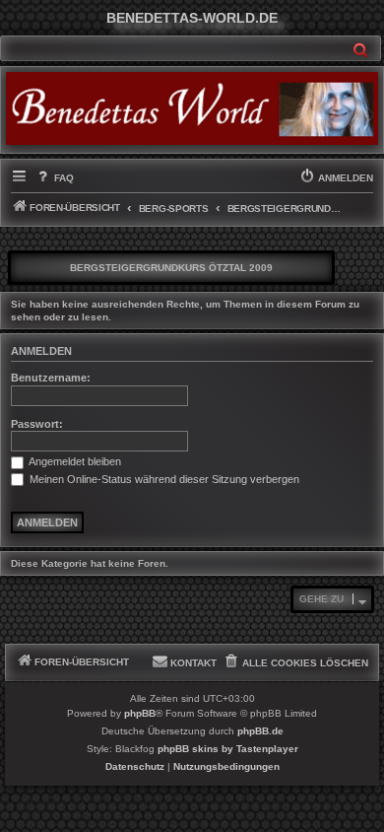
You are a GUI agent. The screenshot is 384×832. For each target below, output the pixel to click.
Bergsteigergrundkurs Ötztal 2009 (171, 267)
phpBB (140, 713)
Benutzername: (51, 377)
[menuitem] (53, 178)
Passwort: (37, 424)
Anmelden (41, 351)
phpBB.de (260, 731)
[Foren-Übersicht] (192, 108)
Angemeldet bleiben (74, 461)
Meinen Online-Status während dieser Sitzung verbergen (163, 479)
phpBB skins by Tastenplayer (228, 748)
